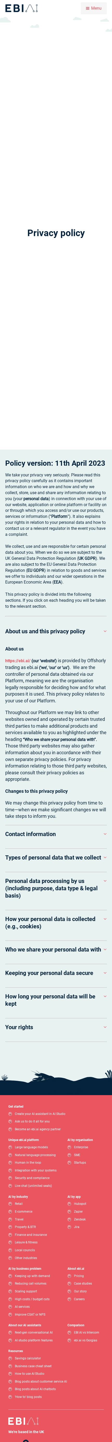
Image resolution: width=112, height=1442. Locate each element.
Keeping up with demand (32, 1276)
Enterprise (81, 1147)
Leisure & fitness (26, 1242)
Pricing (79, 1276)
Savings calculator (28, 1358)
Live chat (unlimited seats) (33, 1186)
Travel (19, 1219)
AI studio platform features (34, 1340)
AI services (22, 1307)
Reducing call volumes (30, 1284)
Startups (80, 1163)
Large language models (31, 1147)
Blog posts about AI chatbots (35, 1389)
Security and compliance (32, 1178)
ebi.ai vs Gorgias (85, 1340)
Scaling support (26, 1291)
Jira (76, 1227)
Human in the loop (28, 1163)
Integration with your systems (36, 1170)
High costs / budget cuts (32, 1299)
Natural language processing (35, 1155)
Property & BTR (25, 1227)
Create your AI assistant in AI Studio (40, 1114)
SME (77, 1155)
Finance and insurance (31, 1235)
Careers (79, 1299)
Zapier (78, 1211)
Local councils (25, 1250)
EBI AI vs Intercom (86, 1332)
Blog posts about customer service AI (41, 1381)
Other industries (26, 1258)
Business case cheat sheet (33, 1366)
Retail (19, 1204)
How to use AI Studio (29, 1374)
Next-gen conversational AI (34, 1332)
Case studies (83, 1284)
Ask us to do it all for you (32, 1122)
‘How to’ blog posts (28, 1397)
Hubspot (80, 1204)
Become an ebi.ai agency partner (38, 1129)
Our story (80, 1291)
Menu (96, 8)
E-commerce (23, 1211)
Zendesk (80, 1219)
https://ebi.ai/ (17, 660)
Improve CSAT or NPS (30, 1314)
